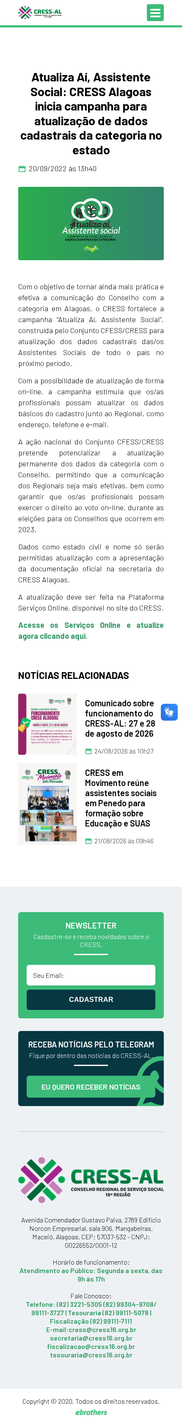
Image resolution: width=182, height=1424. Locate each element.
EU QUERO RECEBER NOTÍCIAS (91, 1086)
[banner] (91, 223)
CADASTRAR (91, 999)
